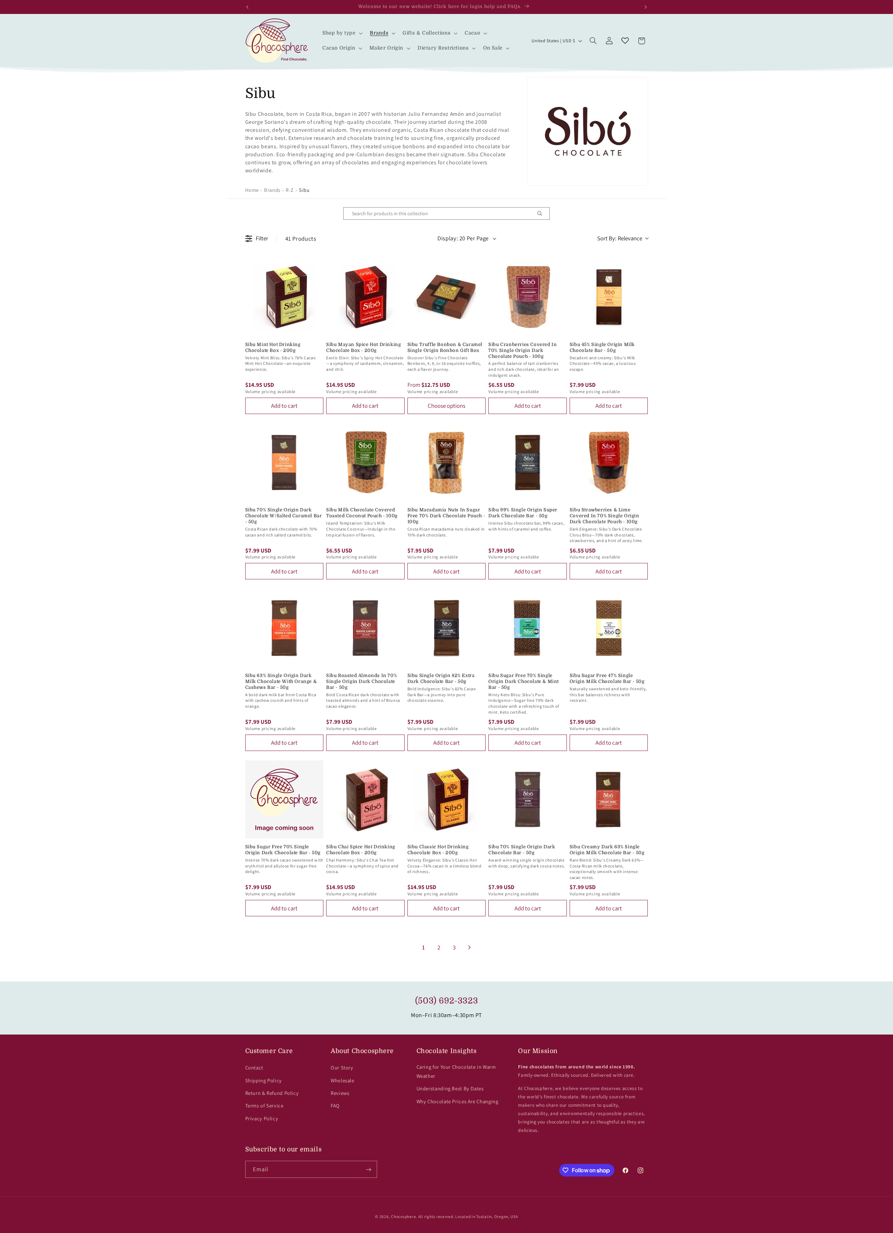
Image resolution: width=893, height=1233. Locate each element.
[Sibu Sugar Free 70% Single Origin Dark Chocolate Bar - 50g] (284, 799)
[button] (342, 33)
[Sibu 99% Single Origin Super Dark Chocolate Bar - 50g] (527, 462)
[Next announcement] (645, 7)
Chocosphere (403, 1216)
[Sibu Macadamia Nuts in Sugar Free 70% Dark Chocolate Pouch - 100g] (446, 462)
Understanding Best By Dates (450, 1088)
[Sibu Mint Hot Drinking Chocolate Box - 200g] (284, 297)
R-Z (290, 190)
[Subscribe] (368, 1169)
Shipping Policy (263, 1080)
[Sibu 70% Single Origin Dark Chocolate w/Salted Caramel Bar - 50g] (284, 462)
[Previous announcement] (247, 7)
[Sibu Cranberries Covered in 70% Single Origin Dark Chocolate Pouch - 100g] (527, 297)
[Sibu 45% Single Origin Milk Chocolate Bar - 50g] (609, 297)
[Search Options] (542, 213)
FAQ (335, 1105)
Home (252, 190)
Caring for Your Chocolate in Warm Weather (456, 1071)
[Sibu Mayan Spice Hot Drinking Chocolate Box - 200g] (365, 297)
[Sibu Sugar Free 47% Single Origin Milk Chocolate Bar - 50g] (609, 628)
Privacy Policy (261, 1118)
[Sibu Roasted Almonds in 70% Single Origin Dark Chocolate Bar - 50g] (365, 628)
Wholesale (342, 1080)
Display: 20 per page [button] (463, 238)
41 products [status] (300, 238)
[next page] (469, 947)
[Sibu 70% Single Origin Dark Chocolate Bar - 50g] (527, 799)
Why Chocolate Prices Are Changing (457, 1101)
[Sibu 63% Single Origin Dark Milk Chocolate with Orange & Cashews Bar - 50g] (284, 628)
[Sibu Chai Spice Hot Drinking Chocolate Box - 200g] (365, 799)
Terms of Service (264, 1105)
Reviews (340, 1093)
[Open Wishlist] (625, 41)
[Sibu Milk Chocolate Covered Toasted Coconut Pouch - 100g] (365, 462)
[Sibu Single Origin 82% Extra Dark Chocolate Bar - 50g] (446, 628)
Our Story (342, 1067)
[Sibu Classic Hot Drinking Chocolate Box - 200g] (446, 799)
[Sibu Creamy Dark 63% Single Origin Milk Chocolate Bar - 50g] (609, 799)
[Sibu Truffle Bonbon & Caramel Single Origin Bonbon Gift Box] (446, 297)
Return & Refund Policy (272, 1093)
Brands (272, 190)
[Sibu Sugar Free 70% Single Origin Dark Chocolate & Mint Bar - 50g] (527, 628)
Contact (254, 1067)
